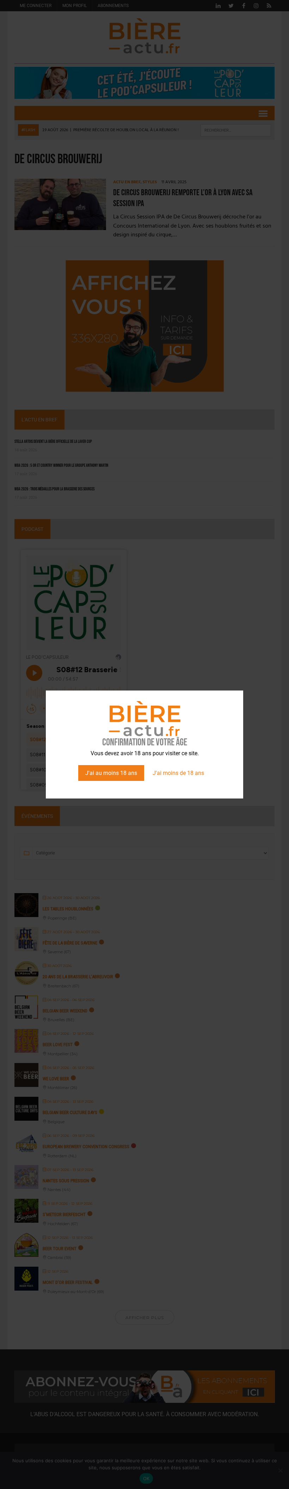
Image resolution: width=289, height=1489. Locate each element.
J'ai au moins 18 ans (111, 773)
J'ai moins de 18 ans (178, 773)
